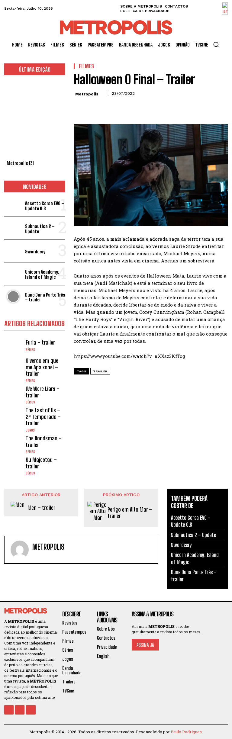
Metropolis (86, 94)
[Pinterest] (108, 107)
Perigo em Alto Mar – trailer (130, 512)
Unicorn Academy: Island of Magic (42, 274)
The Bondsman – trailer (44, 441)
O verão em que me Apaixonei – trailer (42, 367)
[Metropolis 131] (34, 119)
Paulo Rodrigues (186, 731)
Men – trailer (41, 508)
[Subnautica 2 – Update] (13, 228)
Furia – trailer (40, 342)
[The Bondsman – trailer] (13, 444)
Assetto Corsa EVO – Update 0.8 (44, 206)
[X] (94, 107)
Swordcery (35, 251)
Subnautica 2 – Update (40, 228)
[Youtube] (30, 710)
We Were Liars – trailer (43, 392)
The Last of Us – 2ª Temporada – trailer (43, 416)
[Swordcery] (13, 251)
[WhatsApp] (121, 107)
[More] (135, 107)
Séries (30, 350)
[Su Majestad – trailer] (13, 466)
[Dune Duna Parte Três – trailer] (13, 296)
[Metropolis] (20, 550)
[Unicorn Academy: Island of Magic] (13, 273)
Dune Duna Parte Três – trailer (45, 297)
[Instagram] (19, 710)
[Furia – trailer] (13, 345)
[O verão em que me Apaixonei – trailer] (13, 367)
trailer (100, 371)
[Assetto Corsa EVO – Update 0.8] (13, 205)
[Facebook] (80, 107)
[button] (216, 44)
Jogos (30, 430)
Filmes (86, 66)
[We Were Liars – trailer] (13, 395)
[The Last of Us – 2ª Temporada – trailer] (13, 416)
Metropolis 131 (20, 163)
